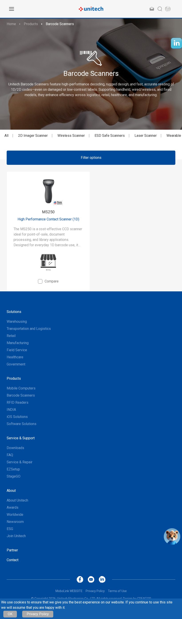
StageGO (13, 476)
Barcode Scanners (60, 24)
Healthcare (15, 357)
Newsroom (15, 522)
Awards (12, 507)
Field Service (17, 350)
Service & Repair (19, 462)
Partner (12, 550)
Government (16, 364)
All (6, 135)
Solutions (14, 312)
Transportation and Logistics (29, 329)
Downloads (15, 448)
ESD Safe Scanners (110, 135)
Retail (11, 336)
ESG (10, 529)
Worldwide (15, 514)
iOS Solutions (17, 417)
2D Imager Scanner (33, 135)
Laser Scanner (146, 135)
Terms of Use (117, 591)
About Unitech (17, 500)
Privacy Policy (38, 614)
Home (11, 24)
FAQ (10, 455)
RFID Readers (17, 402)
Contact (12, 560)
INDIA (11, 409)
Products (31, 24)
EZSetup (13, 469)
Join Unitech (16, 536)
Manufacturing (18, 343)
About (11, 490)
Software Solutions (21, 424)
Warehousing (17, 321)
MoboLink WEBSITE (69, 591)
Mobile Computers (21, 388)
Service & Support (21, 438)
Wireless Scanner (71, 135)
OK (10, 614)
